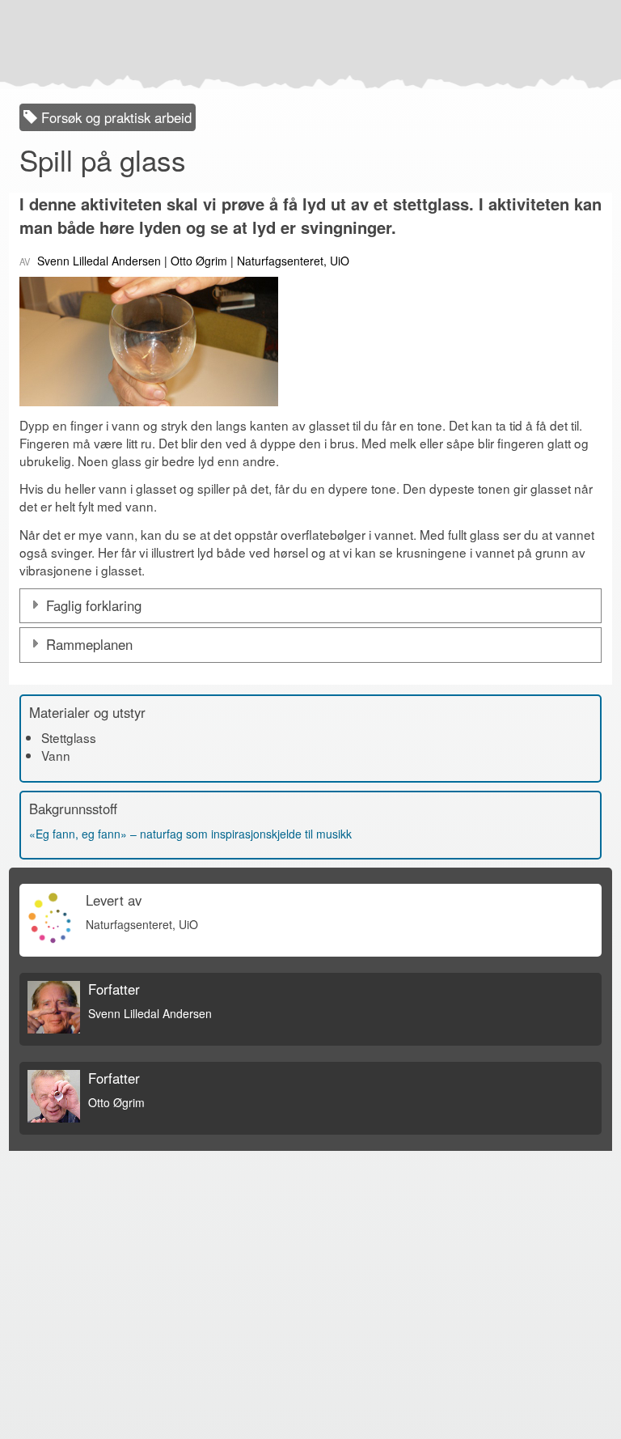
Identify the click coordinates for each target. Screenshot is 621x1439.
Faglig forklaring (94, 605)
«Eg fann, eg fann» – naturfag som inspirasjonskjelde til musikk (190, 834)
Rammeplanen (89, 644)
